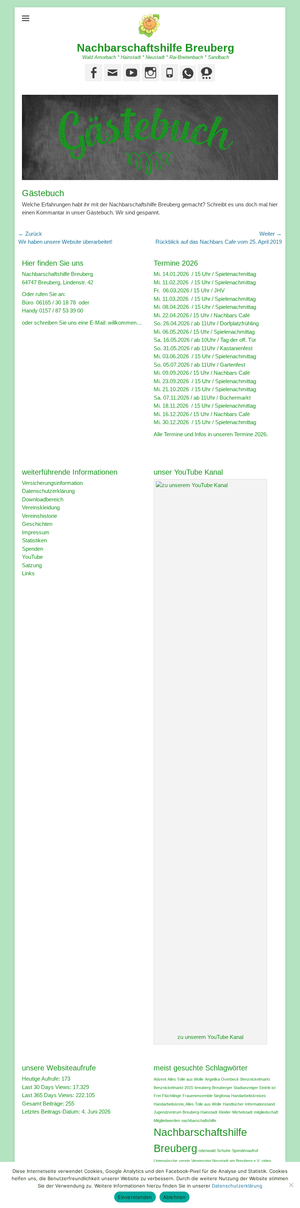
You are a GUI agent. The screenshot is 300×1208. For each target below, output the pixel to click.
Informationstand (260, 1104)
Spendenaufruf (245, 1150)
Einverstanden (135, 1197)
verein (184, 1161)
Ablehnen (174, 1197)
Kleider (225, 1112)
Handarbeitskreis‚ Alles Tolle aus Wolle (187, 1104)
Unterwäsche (165, 1161)
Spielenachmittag (235, 274)
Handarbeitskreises (248, 1095)
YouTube (32, 557)
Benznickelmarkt (255, 1079)
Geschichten (37, 524)
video (266, 1161)
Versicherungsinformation (52, 483)
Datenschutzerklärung (48, 491)
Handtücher (233, 1104)
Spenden (32, 549)
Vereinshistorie (39, 516)
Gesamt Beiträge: (43, 1103)
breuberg (203, 1087)
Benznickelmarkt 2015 (173, 1087)
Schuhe (223, 1150)
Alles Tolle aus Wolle (185, 1079)
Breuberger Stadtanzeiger (235, 1087)
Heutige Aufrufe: (41, 1079)
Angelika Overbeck (222, 1079)
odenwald (207, 1150)
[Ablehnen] (291, 1185)
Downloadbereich (42, 499)
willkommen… (125, 322)
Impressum (35, 532)
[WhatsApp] (187, 79)
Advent (160, 1079)
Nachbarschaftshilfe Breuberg (155, 48)
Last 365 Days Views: (49, 1095)
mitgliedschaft (266, 1112)
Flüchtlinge (171, 1095)
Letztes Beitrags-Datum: (52, 1111)
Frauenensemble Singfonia (206, 1095)
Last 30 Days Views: (47, 1087)
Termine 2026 (250, 434)
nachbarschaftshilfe (198, 1120)
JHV (219, 290)
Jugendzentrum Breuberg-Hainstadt (185, 1112)
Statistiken (34, 540)
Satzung (32, 565)
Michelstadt (242, 1112)
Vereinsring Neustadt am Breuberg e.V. (225, 1161)
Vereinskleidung (41, 507)
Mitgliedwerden (167, 1120)
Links (28, 573)
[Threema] (205, 79)
